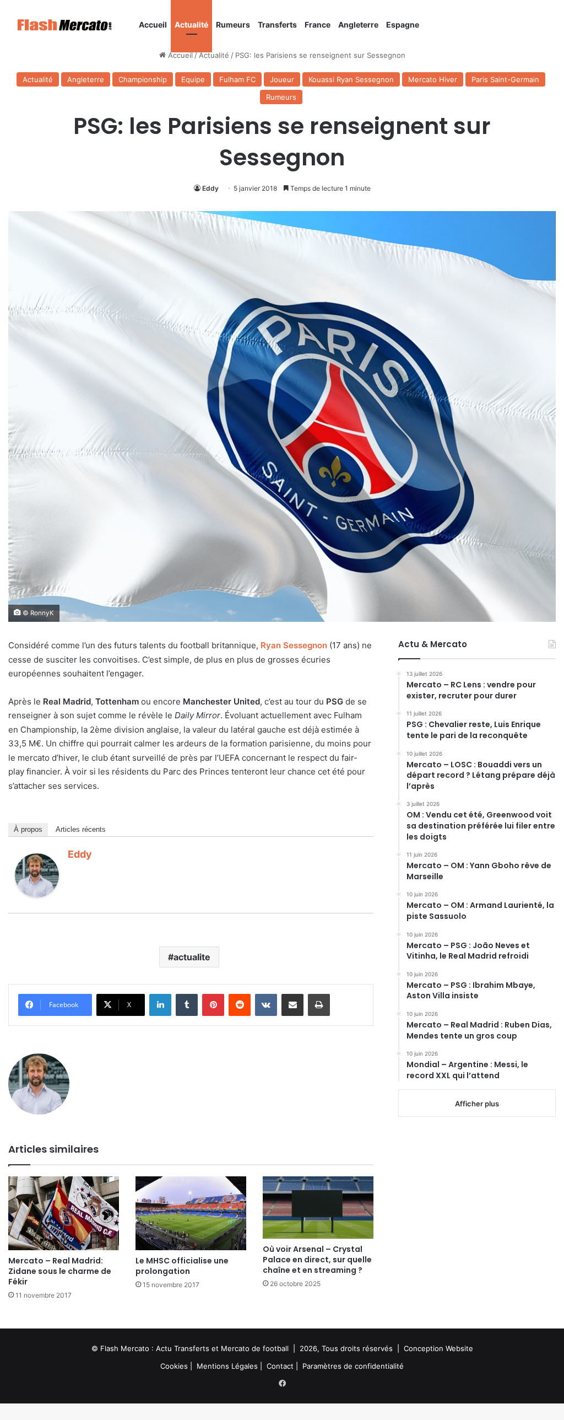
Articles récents (81, 829)
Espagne (402, 24)
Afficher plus (477, 1103)
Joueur (282, 79)
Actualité (191, 24)
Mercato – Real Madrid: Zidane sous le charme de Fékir (59, 1271)
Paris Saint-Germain (505, 79)
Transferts (277, 24)
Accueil (153, 24)
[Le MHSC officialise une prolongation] (190, 1213)
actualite (191, 956)
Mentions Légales (227, 1366)
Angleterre (358, 24)
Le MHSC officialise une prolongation (182, 1266)
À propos (28, 829)
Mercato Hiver (432, 79)
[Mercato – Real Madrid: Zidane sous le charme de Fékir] (63, 1213)
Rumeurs (233, 24)
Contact (280, 1366)
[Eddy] (37, 894)
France (317, 24)
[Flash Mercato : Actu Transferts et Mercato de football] (71, 25)
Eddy (210, 188)
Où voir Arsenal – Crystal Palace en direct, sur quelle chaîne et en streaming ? (317, 1260)
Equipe (193, 79)
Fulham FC (237, 79)
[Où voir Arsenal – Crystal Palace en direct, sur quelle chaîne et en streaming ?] (318, 1207)
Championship (142, 79)
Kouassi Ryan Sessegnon (351, 79)
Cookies (174, 1366)
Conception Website (438, 1348)
